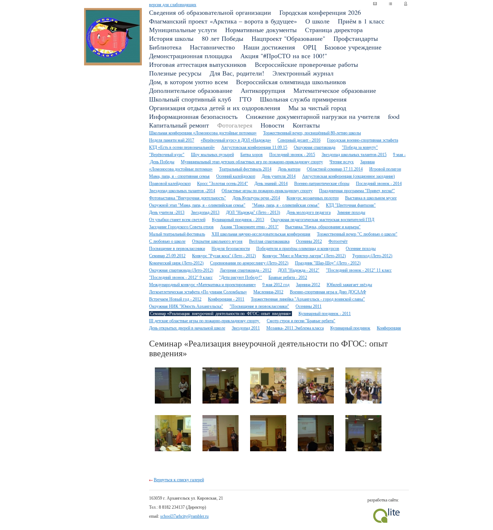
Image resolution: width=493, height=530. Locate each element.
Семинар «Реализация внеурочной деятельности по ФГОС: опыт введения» (220, 313)
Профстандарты (355, 38)
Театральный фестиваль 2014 (245, 169)
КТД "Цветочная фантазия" (351, 205)
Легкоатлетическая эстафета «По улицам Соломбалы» (198, 291)
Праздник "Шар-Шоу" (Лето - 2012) (328, 263)
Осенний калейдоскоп (235, 176)
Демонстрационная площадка (190, 55)
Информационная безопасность (193, 116)
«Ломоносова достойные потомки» (181, 169)
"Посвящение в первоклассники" (259, 306)
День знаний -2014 (271, 183)
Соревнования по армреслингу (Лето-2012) (249, 263)
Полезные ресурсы (175, 73)
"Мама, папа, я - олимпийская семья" (285, 205)
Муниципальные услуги (183, 29)
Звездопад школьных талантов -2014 (182, 190)
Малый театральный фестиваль (177, 234)
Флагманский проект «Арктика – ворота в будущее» (223, 21)
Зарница (367, 161)
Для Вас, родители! (237, 73)
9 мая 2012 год (275, 284)
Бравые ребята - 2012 (288, 277)
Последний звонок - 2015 (292, 154)
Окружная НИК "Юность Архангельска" (186, 306)
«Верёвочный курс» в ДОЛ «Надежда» (236, 140)
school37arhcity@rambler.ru (184, 516)
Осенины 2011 (309, 306)
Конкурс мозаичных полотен (313, 198)
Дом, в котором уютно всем (188, 81)
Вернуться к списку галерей (179, 479)
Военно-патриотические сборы (321, 183)
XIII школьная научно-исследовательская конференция (260, 234)
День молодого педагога (309, 212)
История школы (171, 38)
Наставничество (212, 47)
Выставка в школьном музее (371, 198)
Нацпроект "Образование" (288, 38)
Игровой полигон (385, 169)
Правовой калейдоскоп (170, 183)
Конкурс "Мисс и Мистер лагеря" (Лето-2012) (304, 255)
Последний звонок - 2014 (379, 183)
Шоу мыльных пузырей (212, 154)
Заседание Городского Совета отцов (181, 226)
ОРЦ (309, 47)
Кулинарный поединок (350, 328)
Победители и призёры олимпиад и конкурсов (297, 248)
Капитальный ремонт (179, 125)
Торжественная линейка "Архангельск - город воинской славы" (308, 299)
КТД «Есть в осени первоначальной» (182, 147)
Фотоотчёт (338, 241)
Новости (272, 125)
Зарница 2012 (308, 284)
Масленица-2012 (268, 291)
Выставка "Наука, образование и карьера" (323, 226)
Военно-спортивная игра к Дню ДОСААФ (328, 291)
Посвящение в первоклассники (177, 248)
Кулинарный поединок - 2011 (324, 313)
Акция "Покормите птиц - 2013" (249, 226)
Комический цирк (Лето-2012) (176, 263)
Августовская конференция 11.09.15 (254, 147)
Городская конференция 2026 (320, 12)
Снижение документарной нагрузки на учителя (313, 116)
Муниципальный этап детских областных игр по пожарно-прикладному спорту (252, 161)
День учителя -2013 (166, 212)
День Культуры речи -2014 (256, 198)
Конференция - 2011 (226, 299)
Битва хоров (251, 154)
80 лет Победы (222, 38)
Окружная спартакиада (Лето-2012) (181, 270)
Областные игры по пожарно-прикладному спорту (267, 190)
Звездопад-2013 (205, 212)
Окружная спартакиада (314, 147)
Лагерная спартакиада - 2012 (245, 270)
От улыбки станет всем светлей (177, 219)
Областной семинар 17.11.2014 (335, 169)
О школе (317, 21)
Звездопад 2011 (246, 328)
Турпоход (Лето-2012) (372, 255)
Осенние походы (361, 248)
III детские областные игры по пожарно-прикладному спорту (204, 320)
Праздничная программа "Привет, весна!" (357, 190)
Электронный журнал (302, 73)
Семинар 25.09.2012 (167, 255)
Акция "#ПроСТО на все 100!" (283, 55)
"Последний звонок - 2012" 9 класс (181, 277)
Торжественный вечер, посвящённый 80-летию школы (312, 132)
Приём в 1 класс (361, 21)
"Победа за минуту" (360, 147)
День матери (289, 169)
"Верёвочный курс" (166, 154)
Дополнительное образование (190, 90)
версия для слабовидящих (172, 4)
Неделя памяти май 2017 (171, 140)
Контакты (306, 125)
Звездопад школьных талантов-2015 (354, 154)
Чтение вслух (342, 161)
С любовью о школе (167, 241)
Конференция (389, 328)
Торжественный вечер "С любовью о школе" (357, 234)
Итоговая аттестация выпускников (198, 64)
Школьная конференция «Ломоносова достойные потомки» (203, 132)
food (394, 116)
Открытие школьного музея (217, 241)
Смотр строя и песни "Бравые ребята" (301, 320)
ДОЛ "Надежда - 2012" (298, 270)
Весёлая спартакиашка (269, 241)
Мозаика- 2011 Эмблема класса (295, 328)
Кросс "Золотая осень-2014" (222, 183)
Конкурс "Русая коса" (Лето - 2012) (224, 255)
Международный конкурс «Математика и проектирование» (202, 284)
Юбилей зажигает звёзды (349, 284)
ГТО (245, 99)
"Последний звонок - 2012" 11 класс (359, 270)
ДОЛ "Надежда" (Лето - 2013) (253, 212)
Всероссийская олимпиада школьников (291, 81)
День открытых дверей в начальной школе (187, 328)
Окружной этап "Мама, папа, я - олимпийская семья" (197, 205)
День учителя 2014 (279, 176)
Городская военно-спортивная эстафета (362, 140)
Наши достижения (269, 47)
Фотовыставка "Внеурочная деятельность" (187, 198)
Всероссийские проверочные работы (306, 64)
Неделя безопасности (230, 248)
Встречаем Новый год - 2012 (175, 299)
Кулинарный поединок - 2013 (238, 219)
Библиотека (165, 47)
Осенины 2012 (309, 241)
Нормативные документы (261, 29)
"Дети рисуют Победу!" (240, 277)
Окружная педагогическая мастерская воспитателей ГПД (322, 219)
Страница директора (334, 29)
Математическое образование (334, 90)
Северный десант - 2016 (299, 140)
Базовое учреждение (352, 47)
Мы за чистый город (317, 107)
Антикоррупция (263, 90)
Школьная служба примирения (303, 99)
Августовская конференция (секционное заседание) (348, 176)
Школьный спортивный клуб (190, 99)
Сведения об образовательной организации (210, 12)
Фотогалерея (234, 125)
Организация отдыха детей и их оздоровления (214, 107)
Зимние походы (351, 212)
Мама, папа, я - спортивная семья (179, 176)
